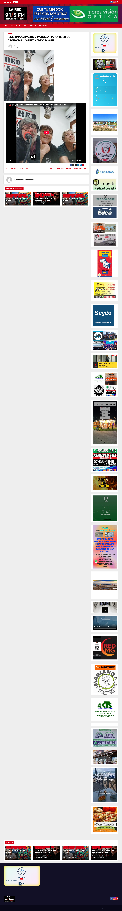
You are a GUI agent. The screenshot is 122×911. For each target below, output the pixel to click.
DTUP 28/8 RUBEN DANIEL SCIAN (17, 200)
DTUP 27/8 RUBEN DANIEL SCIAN (74, 200)
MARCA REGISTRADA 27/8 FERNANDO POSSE (103, 851)
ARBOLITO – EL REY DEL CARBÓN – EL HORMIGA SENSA (67, 169)
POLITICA (25, 196)
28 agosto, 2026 (12, 855)
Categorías (43, 25)
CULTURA (8, 195)
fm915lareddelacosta (20, 45)
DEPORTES (42, 193)
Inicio (24, 25)
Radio (117, 908)
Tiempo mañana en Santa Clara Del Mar (105, 104)
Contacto (32, 25)
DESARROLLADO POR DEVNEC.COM (11, 908)
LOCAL (10, 33)
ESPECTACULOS (15, 195)
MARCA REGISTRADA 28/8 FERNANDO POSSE (45, 200)
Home (97, 908)
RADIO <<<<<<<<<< (15, 25)
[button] (114, 25)
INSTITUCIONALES (22, 195)
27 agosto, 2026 (69, 855)
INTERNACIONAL (9, 196)
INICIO (113, 908)
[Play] (103, 50)
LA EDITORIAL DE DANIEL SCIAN (18, 169)
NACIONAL (20, 196)
